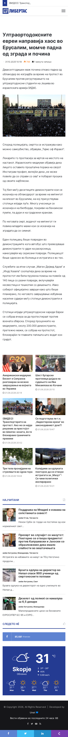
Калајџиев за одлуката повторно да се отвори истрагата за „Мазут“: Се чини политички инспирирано (49, 475)
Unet (32, 712)
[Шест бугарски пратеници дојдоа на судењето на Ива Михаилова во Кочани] (50, 363)
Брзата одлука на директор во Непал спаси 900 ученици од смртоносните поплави (39, 573)
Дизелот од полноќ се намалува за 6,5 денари (40, 600)
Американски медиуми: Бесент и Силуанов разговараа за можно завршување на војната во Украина (17, 382)
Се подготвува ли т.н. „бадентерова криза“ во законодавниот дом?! (49, 422)
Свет (35, 581)
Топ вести (33, 518)
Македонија (23, 553)
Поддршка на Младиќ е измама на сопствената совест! (41, 511)
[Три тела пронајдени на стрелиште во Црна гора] (18, 456)
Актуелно (12, 553)
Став (26, 518)
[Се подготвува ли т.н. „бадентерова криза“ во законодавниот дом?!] (50, 406)
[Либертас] (15, 11)
